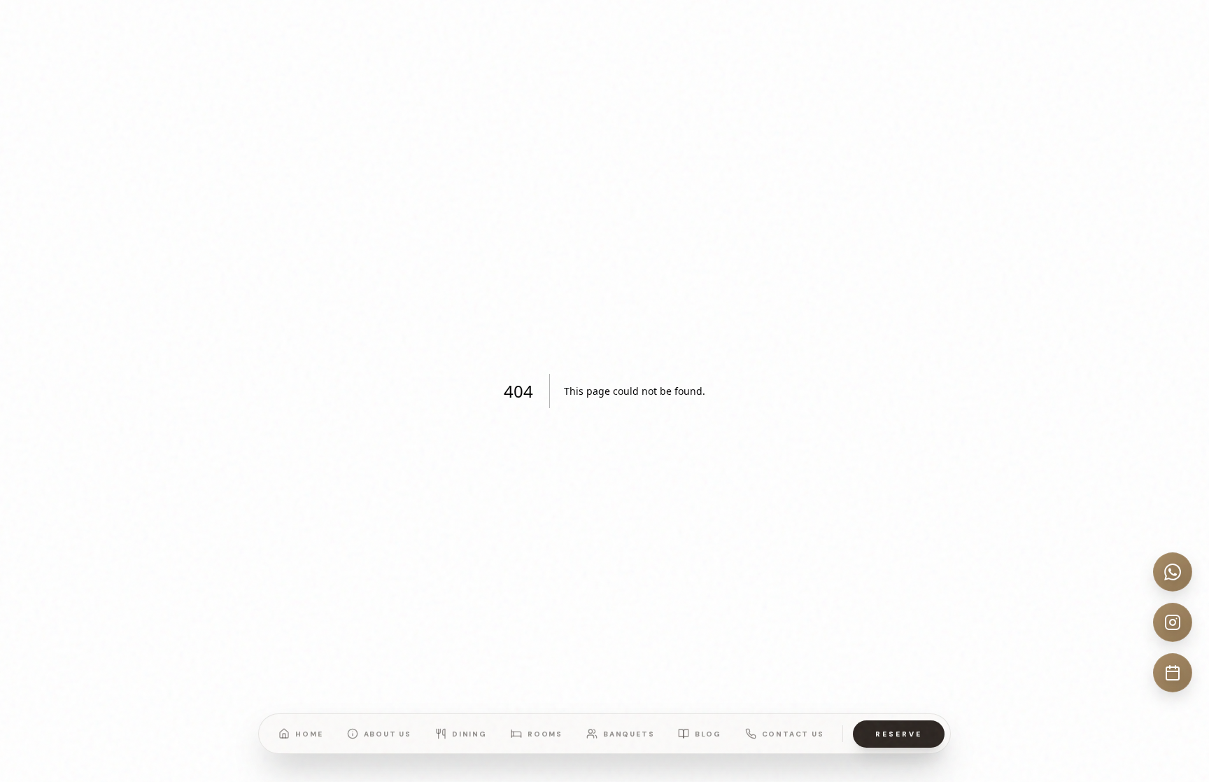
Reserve (898, 734)
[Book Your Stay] (1172, 672)
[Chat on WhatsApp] (1172, 572)
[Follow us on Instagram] (1172, 622)
